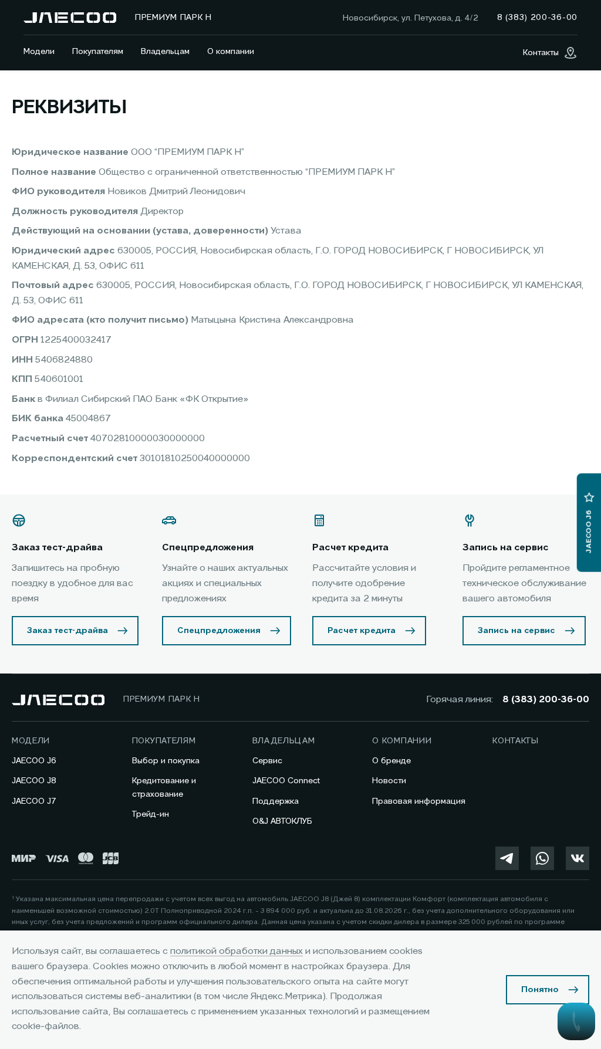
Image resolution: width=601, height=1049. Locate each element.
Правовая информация (418, 801)
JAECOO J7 (34, 801)
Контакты (515, 741)
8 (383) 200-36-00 (545, 700)
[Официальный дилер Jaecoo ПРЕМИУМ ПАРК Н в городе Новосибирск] (69, 17)
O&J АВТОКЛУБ (282, 821)
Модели (39, 52)
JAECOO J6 (34, 761)
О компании (230, 52)
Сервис (267, 761)
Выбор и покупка (166, 761)
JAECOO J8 (34, 781)
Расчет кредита (361, 631)
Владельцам (165, 52)
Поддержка (275, 801)
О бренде (391, 761)
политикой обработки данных (236, 951)
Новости (389, 781)
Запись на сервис (516, 631)
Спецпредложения (219, 631)
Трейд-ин (150, 814)
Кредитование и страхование (164, 787)
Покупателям (97, 52)
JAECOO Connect (286, 781)
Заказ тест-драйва (67, 631)
